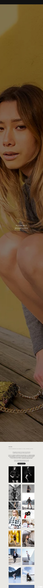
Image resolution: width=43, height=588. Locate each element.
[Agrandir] (19, 467)
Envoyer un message (21, 463)
